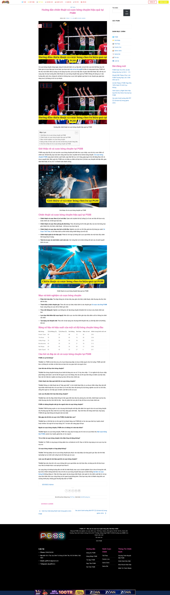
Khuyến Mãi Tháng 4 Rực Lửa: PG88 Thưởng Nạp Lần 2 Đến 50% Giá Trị (121, 77)
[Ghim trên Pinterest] (76, 490)
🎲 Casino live (49, 2)
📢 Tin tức (76, 2)
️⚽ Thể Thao (40, 2)
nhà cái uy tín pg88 (76, 69)
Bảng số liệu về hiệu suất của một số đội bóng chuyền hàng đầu (59, 141)
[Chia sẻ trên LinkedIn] (79, 490)
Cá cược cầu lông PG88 (99, 304)
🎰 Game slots (59, 2)
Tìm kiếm (115, 8)
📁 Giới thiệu (31, 2)
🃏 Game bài (68, 2)
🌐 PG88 (24, 2)
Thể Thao (72, 7)
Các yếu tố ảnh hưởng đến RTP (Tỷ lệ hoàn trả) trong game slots (121, 100)
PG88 (81, 529)
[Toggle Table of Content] (76, 132)
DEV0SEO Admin (81, 18)
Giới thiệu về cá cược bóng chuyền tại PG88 (53, 135)
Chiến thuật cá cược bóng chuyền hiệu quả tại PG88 (56, 137)
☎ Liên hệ (83, 2)
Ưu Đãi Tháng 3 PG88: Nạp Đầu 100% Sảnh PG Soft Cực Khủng (121, 85)
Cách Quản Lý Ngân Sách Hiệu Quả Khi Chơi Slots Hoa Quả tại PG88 (121, 93)
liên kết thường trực (85, 497)
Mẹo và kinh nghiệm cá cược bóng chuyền (53, 139)
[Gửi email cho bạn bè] (72, 490)
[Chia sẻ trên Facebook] (66, 490)
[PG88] (10, 2)
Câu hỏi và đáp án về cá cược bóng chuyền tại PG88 (56, 144)
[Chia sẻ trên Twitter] (69, 490)
